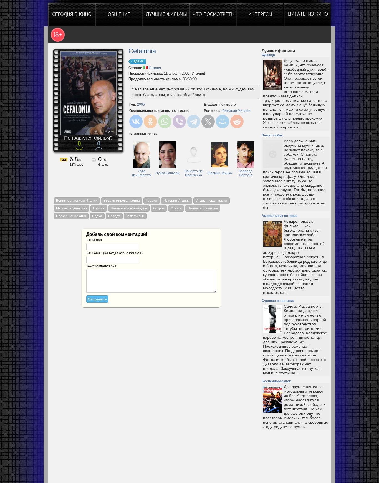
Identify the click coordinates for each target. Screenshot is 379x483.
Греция (151, 201)
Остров (159, 208)
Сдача (97, 216)
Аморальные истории (279, 216)
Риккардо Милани (236, 111)
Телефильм (135, 216)
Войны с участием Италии (76, 201)
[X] (208, 121)
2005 (141, 105)
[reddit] (237, 121)
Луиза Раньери (168, 173)
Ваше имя (94, 240)
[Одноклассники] (150, 121)
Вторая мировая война (121, 201)
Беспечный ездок (276, 381)
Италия (154, 68)
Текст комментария (101, 266)
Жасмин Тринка (220, 173)
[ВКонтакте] (136, 121)
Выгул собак (272, 135)
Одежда (268, 55)
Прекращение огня (71, 216)
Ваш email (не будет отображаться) (114, 253)
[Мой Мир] (222, 121)
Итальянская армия (211, 201)
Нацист (99, 208)
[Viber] (179, 121)
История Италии (176, 201)
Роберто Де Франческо (194, 173)
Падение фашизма (203, 208)
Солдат (114, 216)
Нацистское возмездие (129, 208)
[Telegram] (193, 121)
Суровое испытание (278, 301)
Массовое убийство (71, 208)
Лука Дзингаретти (142, 173)
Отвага (176, 208)
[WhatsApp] (164, 121)
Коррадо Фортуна (245, 173)
